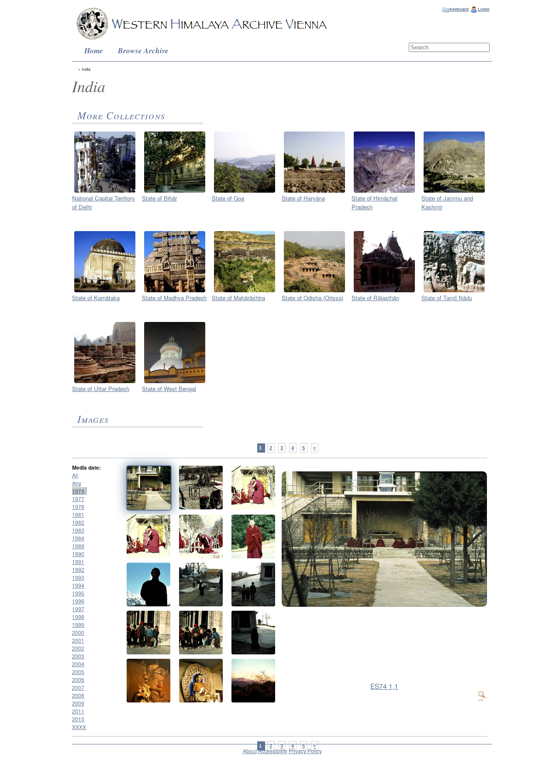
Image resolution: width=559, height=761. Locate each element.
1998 (78, 616)
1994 (78, 585)
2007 (78, 687)
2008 (78, 695)
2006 (78, 679)
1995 (78, 593)
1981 (78, 514)
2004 (78, 664)
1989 (78, 546)
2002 (78, 648)
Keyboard (459, 9)
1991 (78, 561)
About (250, 750)
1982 (78, 522)
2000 (78, 632)
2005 (78, 671)
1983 (78, 530)
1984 (78, 538)
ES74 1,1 (384, 686)
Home (93, 50)
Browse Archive (143, 50)
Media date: (86, 467)
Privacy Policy (305, 750)
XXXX (79, 726)
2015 (78, 719)
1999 (78, 624)
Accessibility (272, 750)
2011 (78, 711)
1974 (78, 491)
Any (76, 483)
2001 (78, 640)
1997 (78, 608)
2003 (78, 656)
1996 (78, 601)
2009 (78, 703)
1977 (78, 498)
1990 (78, 553)
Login (484, 9)
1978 (78, 506)
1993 (78, 577)
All (75, 475)
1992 (78, 569)
